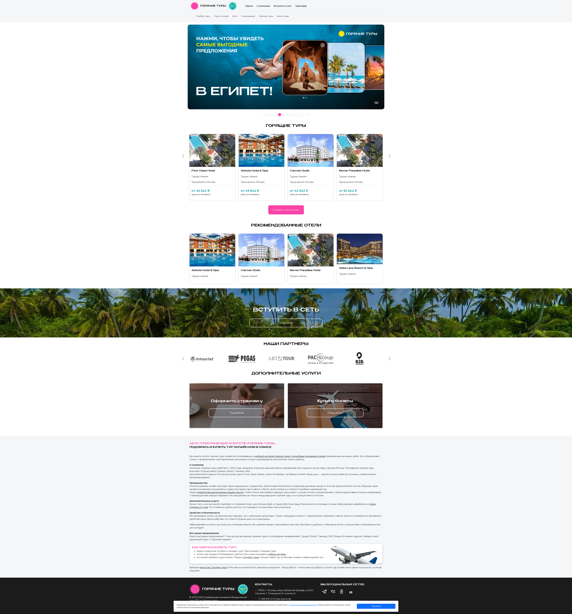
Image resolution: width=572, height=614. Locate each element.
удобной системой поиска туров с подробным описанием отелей (289, 456)
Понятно (376, 606)
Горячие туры (266, 16)
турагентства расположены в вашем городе (220, 492)
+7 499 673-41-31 (266, 599)
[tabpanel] (286, 68)
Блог (234, 16)
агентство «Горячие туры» (213, 567)
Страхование (248, 16)
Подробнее (286, 322)
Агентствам (283, 16)
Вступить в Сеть (283, 6)
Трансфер (300, 6)
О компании (263, 6)
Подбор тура (203, 16)
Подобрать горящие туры (286, 210)
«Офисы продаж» (277, 554)
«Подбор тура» (251, 557)
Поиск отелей (221, 16)
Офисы (249, 6)
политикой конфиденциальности (303, 605)
